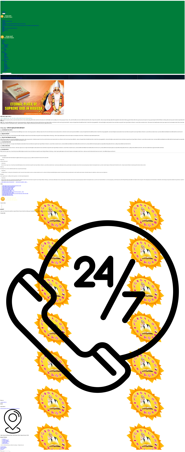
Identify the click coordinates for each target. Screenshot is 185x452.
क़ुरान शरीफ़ (31, 25)
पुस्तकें (3, 51)
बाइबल (34, 25)
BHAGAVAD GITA (5, 443)
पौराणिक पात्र (15, 28)
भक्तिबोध (9, 23)
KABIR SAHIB (4, 442)
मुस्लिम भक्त (8, 28)
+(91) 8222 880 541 (3, 402)
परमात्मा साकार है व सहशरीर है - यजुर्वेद (7, 188)
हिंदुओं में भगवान (4, 28)
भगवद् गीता (6, 25)
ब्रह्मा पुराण (22, 25)
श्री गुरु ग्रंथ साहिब (27, 25)
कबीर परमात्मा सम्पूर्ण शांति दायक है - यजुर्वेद (8, 190)
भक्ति (11, 23)
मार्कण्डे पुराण (19, 25)
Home (3, 40)
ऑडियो (5, 29)
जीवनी (8, 21)
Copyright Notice (3, 446)
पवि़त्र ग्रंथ (3, 24)
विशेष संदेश (13, 23)
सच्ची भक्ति (3, 52)
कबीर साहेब (10, 21)
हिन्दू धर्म (3, 25)
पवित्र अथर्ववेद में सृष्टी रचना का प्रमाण (7, 195)
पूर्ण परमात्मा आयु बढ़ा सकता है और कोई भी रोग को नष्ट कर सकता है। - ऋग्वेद (13, 191)
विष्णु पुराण (15, 25)
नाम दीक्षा (3, 11)
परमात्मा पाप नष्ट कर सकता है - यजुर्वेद (7, 189)
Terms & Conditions (3, 447)
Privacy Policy (2, 448)
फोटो (7, 29)
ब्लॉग (3, 31)
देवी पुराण (10, 25)
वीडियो (3, 29)
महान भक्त (11, 28)
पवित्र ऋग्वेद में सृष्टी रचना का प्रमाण (7, 194)
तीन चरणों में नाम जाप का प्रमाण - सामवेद (8, 192)
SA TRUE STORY (5, 440)
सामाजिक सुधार (4, 21)
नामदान (3, 23)
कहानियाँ (3, 27)
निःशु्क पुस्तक (4, 12)
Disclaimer (2, 449)
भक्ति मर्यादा (6, 23)
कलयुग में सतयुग (23, 23)
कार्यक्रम (3, 30)
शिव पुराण (13, 25)
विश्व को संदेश (17, 23)
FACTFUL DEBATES (5, 441)
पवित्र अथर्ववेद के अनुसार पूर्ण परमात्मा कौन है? (8, 186)
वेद (8, 25)
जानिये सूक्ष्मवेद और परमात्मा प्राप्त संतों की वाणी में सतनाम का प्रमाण (11, 185)
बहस (3, 26)
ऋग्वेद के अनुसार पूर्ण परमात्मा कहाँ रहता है (8, 187)
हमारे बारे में (3, 20)
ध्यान (20, 23)
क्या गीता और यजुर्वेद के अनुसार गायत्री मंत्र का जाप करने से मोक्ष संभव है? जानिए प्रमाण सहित (15, 193)
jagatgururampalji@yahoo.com (5, 408)
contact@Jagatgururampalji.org (14, 408)
